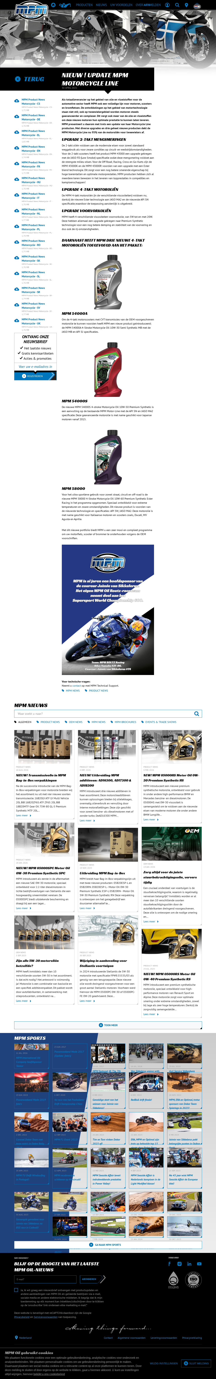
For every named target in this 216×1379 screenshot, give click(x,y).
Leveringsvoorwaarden (164, 1337)
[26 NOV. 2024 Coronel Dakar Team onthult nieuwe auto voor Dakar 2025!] (69, 1227)
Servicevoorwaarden (46, 1317)
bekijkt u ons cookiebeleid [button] (49, 1374)
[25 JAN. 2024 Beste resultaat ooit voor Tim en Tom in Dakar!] (146, 1227)
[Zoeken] (177, 5)
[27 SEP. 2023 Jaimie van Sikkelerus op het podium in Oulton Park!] (69, 1202)
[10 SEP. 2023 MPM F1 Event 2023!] (108, 1202)
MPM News (73, 690)
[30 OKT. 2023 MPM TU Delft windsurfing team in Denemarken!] (184, 1227)
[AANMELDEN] (167, 5)
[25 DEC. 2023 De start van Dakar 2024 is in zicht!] (146, 1202)
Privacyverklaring (192, 1337)
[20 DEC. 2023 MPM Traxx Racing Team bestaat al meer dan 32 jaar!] (184, 1202)
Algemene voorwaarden (131, 1337)
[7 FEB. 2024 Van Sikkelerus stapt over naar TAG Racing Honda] (108, 1227)
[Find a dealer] (187, 5)
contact (76, 685)
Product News (98, 690)
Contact (108, 1337)
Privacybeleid (22, 1317)
